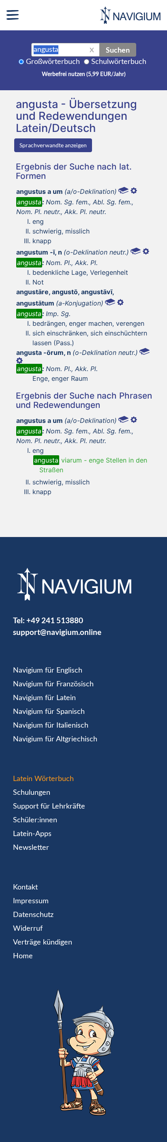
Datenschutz (33, 915)
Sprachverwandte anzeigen (53, 145)
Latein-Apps (32, 834)
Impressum (31, 901)
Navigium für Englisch (47, 670)
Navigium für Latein (44, 698)
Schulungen (31, 792)
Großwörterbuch (53, 62)
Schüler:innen (35, 820)
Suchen (118, 49)
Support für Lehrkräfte (49, 806)
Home (23, 956)
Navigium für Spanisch (49, 711)
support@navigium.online (57, 632)
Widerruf (28, 928)
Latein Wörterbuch (43, 779)
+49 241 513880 (54, 620)
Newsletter (31, 847)
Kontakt (25, 887)
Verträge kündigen (42, 942)
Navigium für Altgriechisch (55, 739)
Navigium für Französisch (53, 684)
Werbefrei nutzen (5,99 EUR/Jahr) (84, 74)
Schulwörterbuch (118, 62)
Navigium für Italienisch (50, 725)
